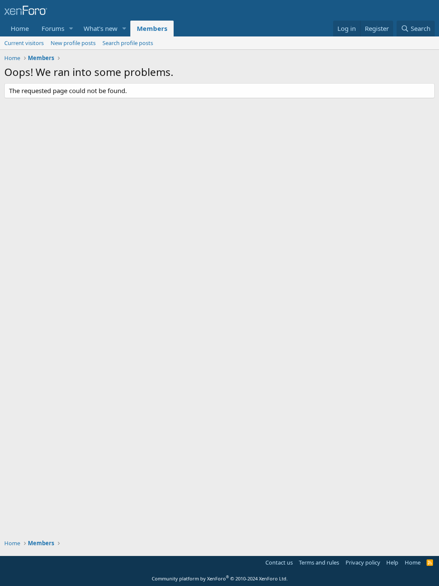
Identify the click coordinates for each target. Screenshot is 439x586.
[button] (71, 28)
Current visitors (24, 43)
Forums (53, 28)
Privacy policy (363, 562)
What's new (100, 28)
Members (152, 28)
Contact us (279, 562)
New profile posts (73, 43)
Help (392, 562)
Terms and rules (319, 562)
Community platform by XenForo (220, 578)
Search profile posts (127, 43)
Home (20, 28)
